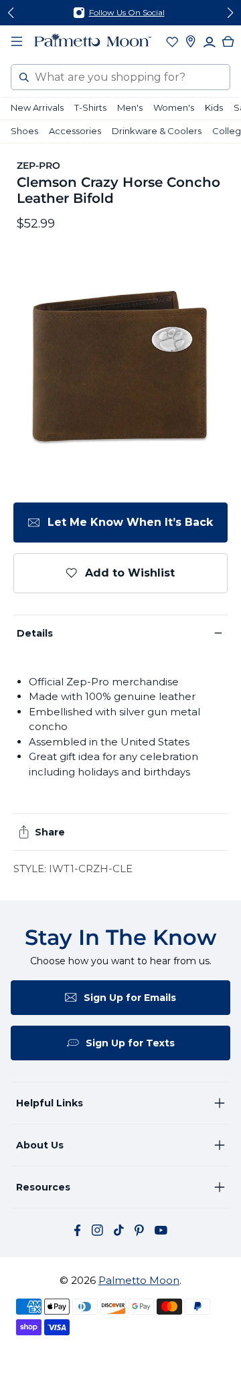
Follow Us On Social (127, 12)
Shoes (24, 130)
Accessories (75, 130)
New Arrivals (37, 107)
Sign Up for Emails (130, 998)
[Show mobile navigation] (17, 41)
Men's (130, 107)
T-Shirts (90, 107)
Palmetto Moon (138, 1280)
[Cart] (228, 41)
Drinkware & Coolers (157, 130)
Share (50, 832)
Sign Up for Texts (130, 1043)
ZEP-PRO (39, 165)
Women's (173, 107)
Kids (214, 107)
